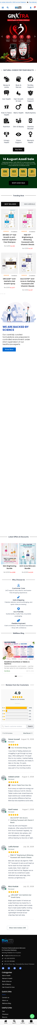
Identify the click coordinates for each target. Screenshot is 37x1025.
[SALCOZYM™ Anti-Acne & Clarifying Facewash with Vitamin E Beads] (9, 820)
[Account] (22, 1021)
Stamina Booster (30, 128)
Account (23, 1023)
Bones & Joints (6, 86)
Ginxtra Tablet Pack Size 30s (21, 785)
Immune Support (30, 100)
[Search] (14, 1021)
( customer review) (11, 275)
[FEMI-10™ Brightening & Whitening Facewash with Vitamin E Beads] (9, 856)
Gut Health (6, 99)
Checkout (5, 1014)
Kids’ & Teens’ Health (6, 114)
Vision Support (18, 141)
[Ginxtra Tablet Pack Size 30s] (9, 785)
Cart (3, 1011)
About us (5, 1000)
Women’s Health (30, 141)
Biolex (4, 994)
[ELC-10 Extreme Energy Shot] (9, 748)
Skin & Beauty (18, 127)
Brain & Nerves (18, 86)
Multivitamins (30, 113)
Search (30, 726)
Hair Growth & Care (18, 100)
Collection (31, 1023)
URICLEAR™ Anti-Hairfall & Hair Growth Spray (21, 896)
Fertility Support (30, 86)
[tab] (10, 204)
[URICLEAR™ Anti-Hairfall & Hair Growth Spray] (9, 896)
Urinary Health (6, 141)
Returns (4, 1017)
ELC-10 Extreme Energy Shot (21, 748)
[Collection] (31, 1021)
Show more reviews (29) (17, 928)
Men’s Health (18, 113)
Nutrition (6, 127)
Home (5, 1023)
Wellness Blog (6, 1003)
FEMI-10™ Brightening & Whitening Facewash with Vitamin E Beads (21, 856)
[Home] (6, 1021)
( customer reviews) (11, 231)
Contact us (5, 997)
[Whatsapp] (32, 1017)
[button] (2, 7)
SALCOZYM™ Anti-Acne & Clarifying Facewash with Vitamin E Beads (22, 820)
